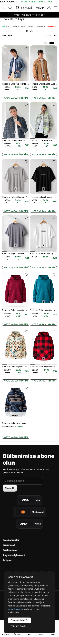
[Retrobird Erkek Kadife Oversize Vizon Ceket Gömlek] (43, 63)
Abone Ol (9, 488)
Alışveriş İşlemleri (14, 555)
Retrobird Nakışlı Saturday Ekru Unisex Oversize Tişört (43, 253)
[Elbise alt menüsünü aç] (18, 26)
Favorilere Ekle (26, 48)
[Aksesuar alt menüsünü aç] (44, 26)
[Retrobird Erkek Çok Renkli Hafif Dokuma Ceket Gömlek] (15, 63)
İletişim (7, 560)
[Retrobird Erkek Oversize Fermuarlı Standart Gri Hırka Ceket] (43, 120)
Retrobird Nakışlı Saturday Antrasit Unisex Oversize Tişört (15, 197)
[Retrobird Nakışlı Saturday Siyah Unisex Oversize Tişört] (43, 176)
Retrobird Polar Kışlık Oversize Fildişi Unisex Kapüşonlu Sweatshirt (15, 367)
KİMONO (23, 26)
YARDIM (40, 7)
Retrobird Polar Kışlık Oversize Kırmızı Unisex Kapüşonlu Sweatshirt (43, 367)
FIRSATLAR (51, 26)
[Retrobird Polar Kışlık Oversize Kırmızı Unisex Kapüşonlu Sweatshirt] (43, 346)
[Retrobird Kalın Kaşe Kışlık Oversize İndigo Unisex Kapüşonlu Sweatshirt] (15, 402)
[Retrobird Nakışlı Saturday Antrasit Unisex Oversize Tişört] (15, 176)
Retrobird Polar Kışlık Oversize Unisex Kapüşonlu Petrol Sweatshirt (43, 310)
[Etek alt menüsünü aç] (10, 26)
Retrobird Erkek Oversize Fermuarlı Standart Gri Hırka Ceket (43, 140)
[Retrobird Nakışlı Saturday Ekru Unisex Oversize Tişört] (43, 233)
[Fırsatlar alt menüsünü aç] (56, 26)
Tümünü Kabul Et (19, 620)
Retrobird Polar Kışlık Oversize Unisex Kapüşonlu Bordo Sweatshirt (15, 310)
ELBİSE (15, 26)
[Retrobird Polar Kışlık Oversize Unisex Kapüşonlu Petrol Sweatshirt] (43, 289)
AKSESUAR (40, 26)
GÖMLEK (30, 26)
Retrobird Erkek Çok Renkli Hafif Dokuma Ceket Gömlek (15, 84)
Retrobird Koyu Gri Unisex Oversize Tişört (15, 253)
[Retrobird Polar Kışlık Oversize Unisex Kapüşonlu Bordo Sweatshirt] (15, 289)
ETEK (7, 26)
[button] (4, 138)
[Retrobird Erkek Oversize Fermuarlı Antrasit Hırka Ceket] (15, 120)
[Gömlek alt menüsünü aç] (34, 26)
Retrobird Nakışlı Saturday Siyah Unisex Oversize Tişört (43, 197)
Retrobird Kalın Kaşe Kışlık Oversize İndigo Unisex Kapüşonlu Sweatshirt (15, 423)
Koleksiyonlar (11, 540)
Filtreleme (51, 35)
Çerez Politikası (15, 609)
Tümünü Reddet (18, 626)
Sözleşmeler (10, 550)
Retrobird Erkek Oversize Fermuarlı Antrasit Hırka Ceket (15, 140)
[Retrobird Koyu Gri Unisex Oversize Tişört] (15, 233)
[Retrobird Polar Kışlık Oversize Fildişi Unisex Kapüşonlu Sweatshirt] (15, 346)
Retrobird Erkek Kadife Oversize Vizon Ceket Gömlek (43, 84)
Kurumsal (9, 545)
